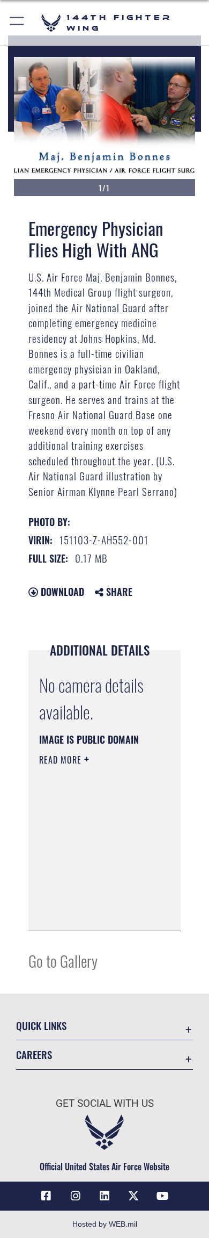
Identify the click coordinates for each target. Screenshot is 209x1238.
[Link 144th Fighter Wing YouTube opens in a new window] (163, 1196)
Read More (61, 759)
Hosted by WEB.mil (104, 1224)
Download (61, 592)
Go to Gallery (63, 960)
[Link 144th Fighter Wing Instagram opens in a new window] (76, 1196)
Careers (34, 1054)
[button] (17, 23)
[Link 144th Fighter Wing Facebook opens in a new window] (46, 1196)
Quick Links (41, 1025)
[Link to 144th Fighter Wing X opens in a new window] (133, 1196)
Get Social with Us (105, 1103)
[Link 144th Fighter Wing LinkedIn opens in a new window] (104, 1196)
